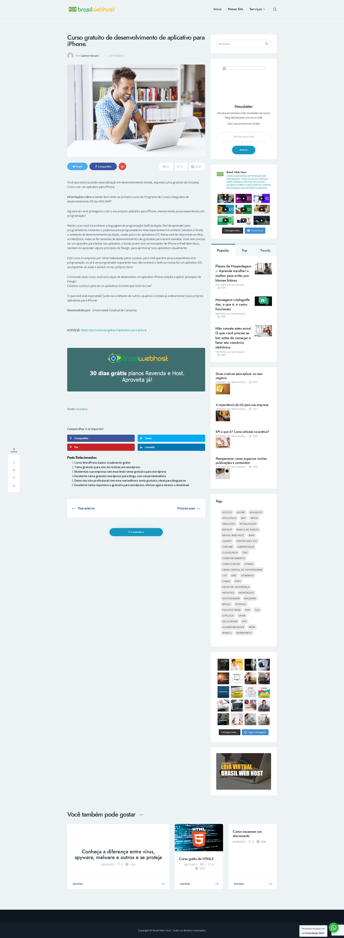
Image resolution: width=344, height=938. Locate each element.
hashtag (228, 592)
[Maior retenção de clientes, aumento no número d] (250, 678)
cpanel (249, 564)
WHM (252, 627)
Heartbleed (246, 592)
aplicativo (229, 518)
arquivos (228, 523)
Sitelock (228, 615)
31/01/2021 (221, 466)
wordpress (244, 632)
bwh (252, 535)
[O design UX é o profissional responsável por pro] (264, 678)
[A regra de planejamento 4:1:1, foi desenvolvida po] (250, 706)
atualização (248, 523)
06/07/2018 (220, 313)
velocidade (230, 621)
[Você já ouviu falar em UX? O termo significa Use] (223, 692)
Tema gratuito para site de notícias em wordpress (107, 467)
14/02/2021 (221, 408)
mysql (226, 604)
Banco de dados (248, 529)
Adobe (241, 512)
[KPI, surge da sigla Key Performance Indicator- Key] (223, 706)
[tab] (223, 250)
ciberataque (245, 546)
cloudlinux (230, 552)
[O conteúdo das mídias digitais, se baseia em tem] (223, 719)
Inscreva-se (257, 230)
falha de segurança (236, 587)
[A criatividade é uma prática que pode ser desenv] (237, 665)
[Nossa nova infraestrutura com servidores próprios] (223, 665)
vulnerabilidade (233, 627)
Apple (254, 518)
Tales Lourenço (238, 382)
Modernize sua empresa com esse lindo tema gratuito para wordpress (120, 472)
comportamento (233, 558)
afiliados (256, 512)
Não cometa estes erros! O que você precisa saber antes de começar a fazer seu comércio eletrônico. (233, 338)
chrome (227, 546)
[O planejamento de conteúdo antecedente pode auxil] (264, 706)
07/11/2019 (220, 284)
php (247, 609)
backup (227, 529)
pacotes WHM (231, 609)
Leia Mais (78, 883)
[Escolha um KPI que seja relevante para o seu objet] (237, 692)
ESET (238, 581)
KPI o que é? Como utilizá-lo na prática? (242, 432)
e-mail (226, 581)
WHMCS (227, 632)
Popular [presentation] (223, 250)
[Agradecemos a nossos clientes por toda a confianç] (237, 719)
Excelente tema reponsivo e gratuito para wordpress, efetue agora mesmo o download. (132, 485)
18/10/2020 (220, 351)
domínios (247, 575)
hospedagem (231, 598)
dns (233, 575)
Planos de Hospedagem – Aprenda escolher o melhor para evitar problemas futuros (233, 273)
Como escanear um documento (247, 834)
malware (250, 598)
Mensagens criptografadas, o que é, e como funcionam (232, 304)
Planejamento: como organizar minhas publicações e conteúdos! (241, 461)
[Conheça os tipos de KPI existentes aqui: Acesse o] (250, 692)
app (243, 518)
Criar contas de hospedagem (242, 569)
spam (241, 615)
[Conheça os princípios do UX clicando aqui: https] (237, 678)
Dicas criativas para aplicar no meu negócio (239, 376)
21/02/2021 (221, 382)
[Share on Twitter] (14, 470)
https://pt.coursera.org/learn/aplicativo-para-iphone (114, 330)
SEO (257, 609)
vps (244, 621)
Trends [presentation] (265, 250)
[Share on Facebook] (14, 462)
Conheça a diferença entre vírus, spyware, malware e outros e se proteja (118, 854)
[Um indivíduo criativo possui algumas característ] (250, 665)
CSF (224, 575)
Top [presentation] (244, 250)
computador (231, 564)
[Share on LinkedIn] (14, 485)
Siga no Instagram (257, 732)
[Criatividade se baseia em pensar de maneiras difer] (264, 665)
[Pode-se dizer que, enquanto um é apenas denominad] (264, 692)
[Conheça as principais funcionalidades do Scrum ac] (264, 719)
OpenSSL (241, 604)
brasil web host (233, 535)
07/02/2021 (221, 436)
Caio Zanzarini (237, 284)
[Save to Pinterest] (14, 478)
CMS (245, 552)
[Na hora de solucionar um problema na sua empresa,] (223, 678)
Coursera (81, 409)
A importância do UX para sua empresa (242, 405)
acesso (227, 512)
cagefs (227, 541)
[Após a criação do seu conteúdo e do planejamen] (237, 706)
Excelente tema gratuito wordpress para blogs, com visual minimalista (120, 476)
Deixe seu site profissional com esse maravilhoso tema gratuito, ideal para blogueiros (130, 481)
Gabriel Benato (90, 55)
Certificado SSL (246, 541)
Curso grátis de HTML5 (196, 859)
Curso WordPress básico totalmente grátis (102, 463)
